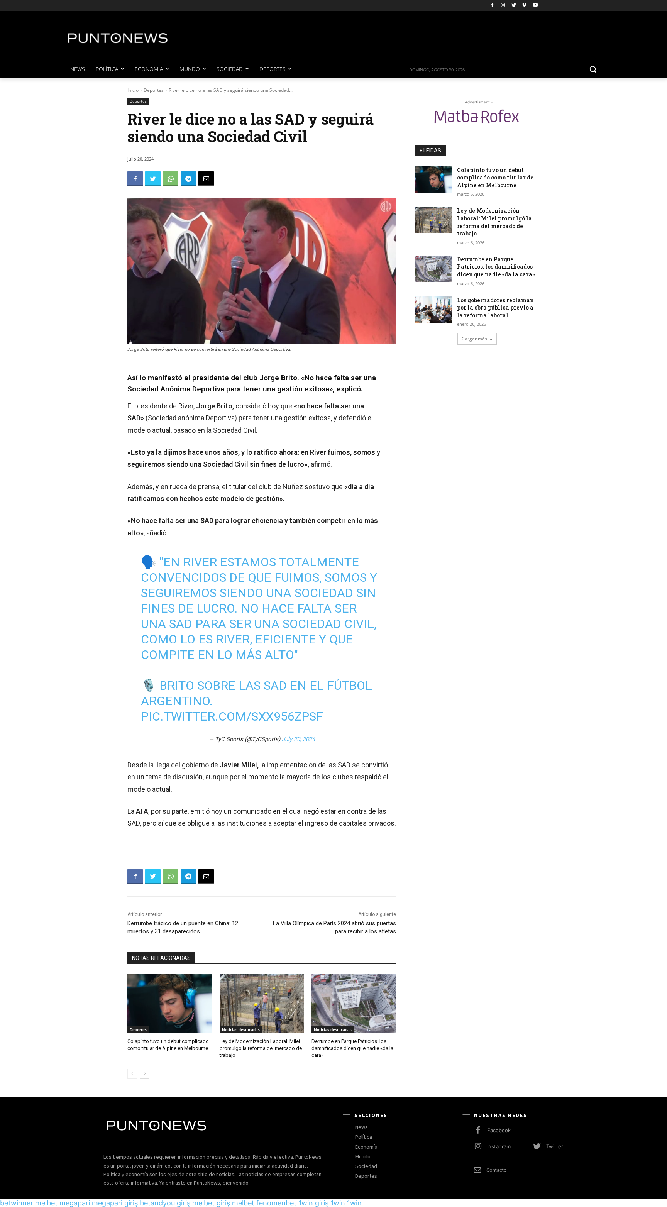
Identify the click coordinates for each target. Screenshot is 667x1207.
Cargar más (474, 338)
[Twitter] (514, 5)
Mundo (363, 1156)
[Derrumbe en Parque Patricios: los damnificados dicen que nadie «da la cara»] (353, 1003)
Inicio (133, 90)
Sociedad (366, 1166)
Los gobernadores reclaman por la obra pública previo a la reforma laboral (495, 307)
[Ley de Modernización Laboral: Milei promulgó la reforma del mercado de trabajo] (262, 1003)
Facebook (499, 1130)
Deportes (154, 90)
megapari (74, 1203)
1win (337, 1203)
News (361, 1127)
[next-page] (144, 1074)
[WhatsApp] (170, 178)
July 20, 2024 (298, 739)
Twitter (554, 1146)
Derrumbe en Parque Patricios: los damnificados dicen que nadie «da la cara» (352, 1048)
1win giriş (313, 1203)
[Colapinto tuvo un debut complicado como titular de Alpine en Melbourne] (169, 1003)
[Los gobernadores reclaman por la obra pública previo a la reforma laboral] (433, 309)
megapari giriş (115, 1203)
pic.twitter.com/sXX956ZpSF (232, 716)
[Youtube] (535, 5)
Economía (366, 1146)
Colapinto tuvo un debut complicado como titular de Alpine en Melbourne (495, 177)
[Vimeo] (524, 5)
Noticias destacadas (241, 1029)
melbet (46, 1203)
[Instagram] (503, 5)
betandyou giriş (165, 1203)
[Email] (206, 178)
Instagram (499, 1146)
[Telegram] (188, 178)
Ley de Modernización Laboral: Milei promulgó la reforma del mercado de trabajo (261, 1048)
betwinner (16, 1203)
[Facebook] (492, 5)
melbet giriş (211, 1203)
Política (363, 1136)
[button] (593, 69)
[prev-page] (132, 1074)
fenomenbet (276, 1203)
